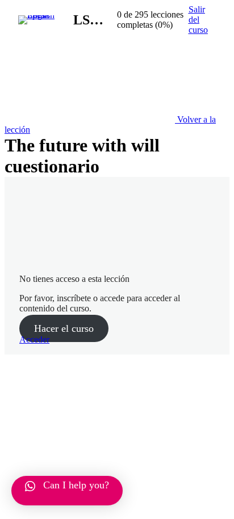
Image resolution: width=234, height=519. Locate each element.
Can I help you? (76, 485)
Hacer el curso (64, 328)
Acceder (34, 339)
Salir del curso (198, 20)
